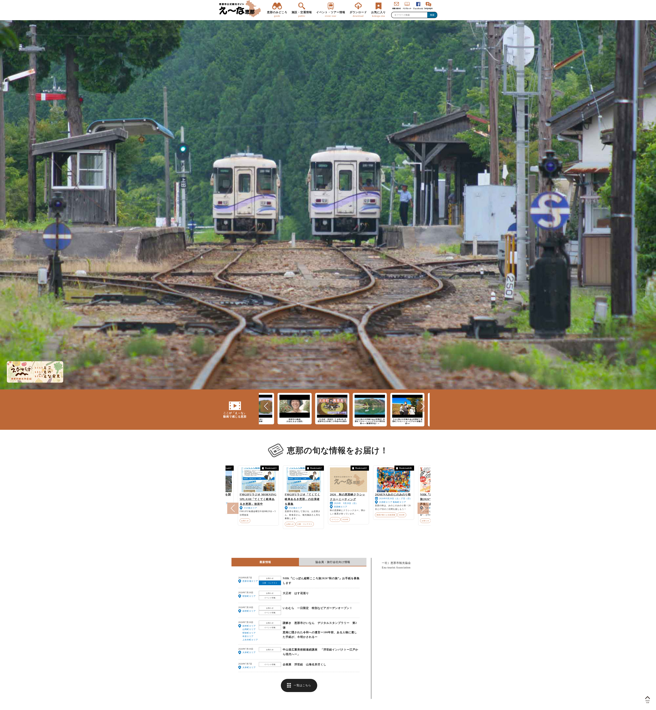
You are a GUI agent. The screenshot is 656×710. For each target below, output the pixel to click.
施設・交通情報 (302, 14)
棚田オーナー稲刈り (314, 494)
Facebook (418, 8)
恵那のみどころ (277, 14)
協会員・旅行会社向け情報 (332, 562)
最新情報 (265, 562)
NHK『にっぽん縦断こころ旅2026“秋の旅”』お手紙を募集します (274, 499)
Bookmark (241, 468)
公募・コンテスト (276, 521)
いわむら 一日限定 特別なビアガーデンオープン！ (317, 608)
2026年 (238, 515)
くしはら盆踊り (356, 494)
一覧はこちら (302, 685)
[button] (266, 406)
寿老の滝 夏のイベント (406, 494)
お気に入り (378, 14)
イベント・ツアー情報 (330, 14)
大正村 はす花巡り (296, 593)
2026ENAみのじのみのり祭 (229, 494)
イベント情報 (270, 598)
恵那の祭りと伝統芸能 (357, 515)
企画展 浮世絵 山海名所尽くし (304, 664)
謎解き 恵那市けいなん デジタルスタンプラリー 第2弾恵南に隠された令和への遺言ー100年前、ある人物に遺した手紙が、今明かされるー (320, 629)
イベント (306, 515)
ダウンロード (358, 14)
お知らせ (261, 521)
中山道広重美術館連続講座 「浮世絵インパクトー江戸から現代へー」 (320, 652)
